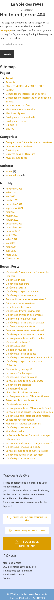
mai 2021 (11, 212)
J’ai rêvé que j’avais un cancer (21, 295)
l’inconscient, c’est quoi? (19, 369)
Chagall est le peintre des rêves (22, 392)
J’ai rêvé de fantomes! (18, 342)
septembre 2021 (14, 208)
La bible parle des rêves (18, 307)
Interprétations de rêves (19, 146)
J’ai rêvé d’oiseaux (15, 345)
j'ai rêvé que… (13, 150)
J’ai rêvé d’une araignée (18, 384)
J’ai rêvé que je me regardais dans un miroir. (29, 357)
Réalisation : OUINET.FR (32, 598)
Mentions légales (12, 562)
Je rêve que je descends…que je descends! (29, 443)
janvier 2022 (12, 200)
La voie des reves (27, 4)
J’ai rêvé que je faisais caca (20, 458)
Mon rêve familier (15, 431)
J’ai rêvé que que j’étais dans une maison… (29, 415)
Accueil (9, 78)
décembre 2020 (14, 223)
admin (9, 171)
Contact (10, 90)
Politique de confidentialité (20, 117)
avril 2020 (11, 250)
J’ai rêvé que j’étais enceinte (21, 353)
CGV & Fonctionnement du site (19, 566)
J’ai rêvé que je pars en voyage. (22, 291)
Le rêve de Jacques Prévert (20, 326)
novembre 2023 (14, 188)
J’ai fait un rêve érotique (19, 349)
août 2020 (11, 235)
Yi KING (10, 128)
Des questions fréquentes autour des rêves (29, 142)
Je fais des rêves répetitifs (20, 419)
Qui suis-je (11, 124)
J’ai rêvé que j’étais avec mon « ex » (25, 334)
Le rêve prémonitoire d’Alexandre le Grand (28, 408)
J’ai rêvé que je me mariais (20, 427)
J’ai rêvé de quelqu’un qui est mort (24, 454)
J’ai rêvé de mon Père (17, 283)
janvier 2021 (12, 219)
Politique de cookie (16, 121)
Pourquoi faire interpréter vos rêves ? (26, 299)
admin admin (13, 175)
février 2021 (12, 215)
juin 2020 (10, 243)
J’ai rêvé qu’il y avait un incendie (23, 311)
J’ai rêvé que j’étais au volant (21, 377)
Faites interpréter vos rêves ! (21, 303)
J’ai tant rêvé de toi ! (17, 388)
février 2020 (12, 258)
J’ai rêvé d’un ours (15, 279)
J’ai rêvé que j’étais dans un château (25, 322)
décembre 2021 (14, 204)
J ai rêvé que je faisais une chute (23, 446)
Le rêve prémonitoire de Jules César (25, 380)
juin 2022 (10, 196)
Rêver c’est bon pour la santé (21, 400)
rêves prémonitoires (16, 157)
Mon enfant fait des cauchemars (23, 423)
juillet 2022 (11, 192)
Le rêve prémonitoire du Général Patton (27, 450)
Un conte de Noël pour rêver (21, 318)
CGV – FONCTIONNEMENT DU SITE (25, 86)
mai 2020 (11, 246)
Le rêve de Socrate (16, 287)
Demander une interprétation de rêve (26, 93)
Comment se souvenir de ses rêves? (25, 330)
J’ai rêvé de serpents (17, 404)
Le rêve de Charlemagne (19, 373)
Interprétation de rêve (18, 105)
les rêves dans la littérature (20, 154)
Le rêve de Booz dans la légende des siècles (29, 412)
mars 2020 (11, 254)
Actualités (11, 82)
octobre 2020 (13, 231)
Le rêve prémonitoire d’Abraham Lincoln (27, 396)
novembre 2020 (14, 227)
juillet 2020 (11, 239)
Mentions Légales (15, 113)
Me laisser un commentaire (20, 109)
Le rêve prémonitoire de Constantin (25, 338)
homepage (6, 30)
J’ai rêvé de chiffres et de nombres (24, 314)
